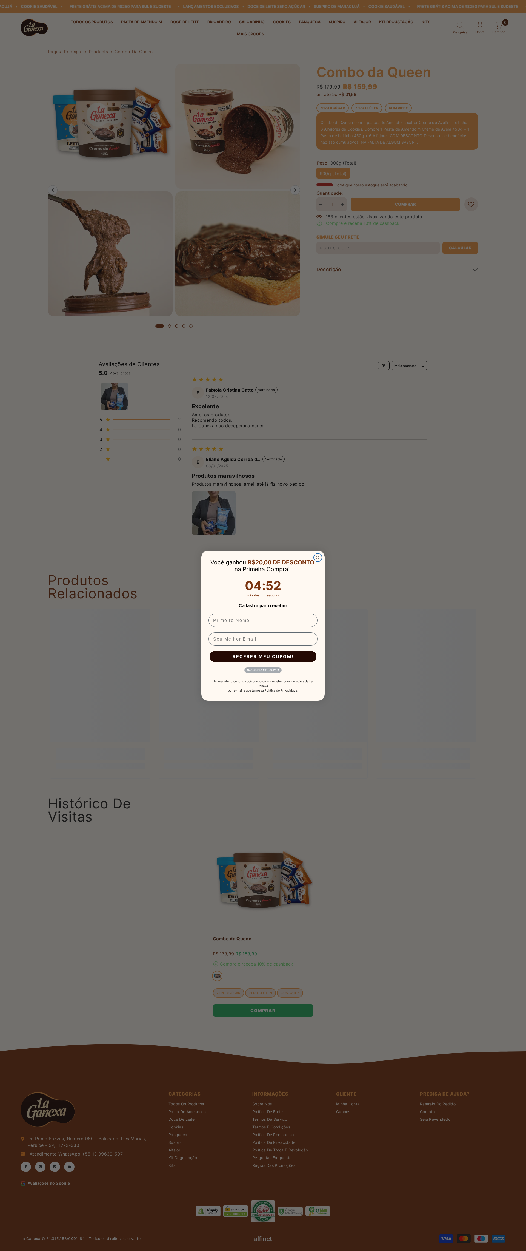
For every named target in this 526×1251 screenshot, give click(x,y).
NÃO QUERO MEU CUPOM (263, 670)
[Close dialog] (318, 557)
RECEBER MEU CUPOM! (263, 656)
